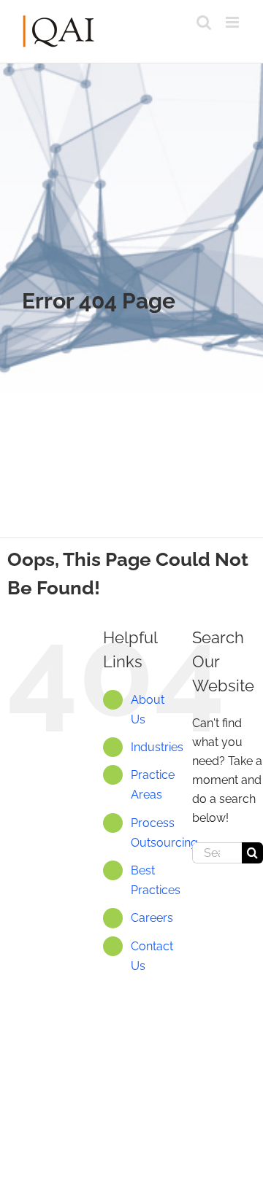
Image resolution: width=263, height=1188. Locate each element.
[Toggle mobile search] (204, 22)
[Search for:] (217, 852)
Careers (152, 918)
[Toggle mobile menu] (233, 22)
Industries (157, 747)
